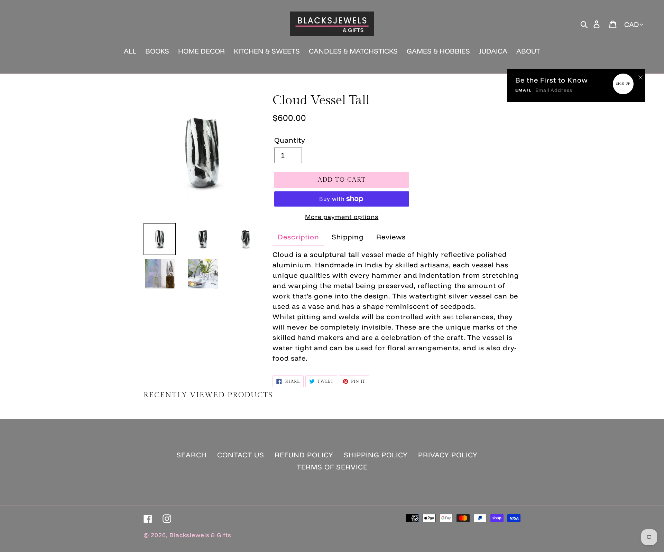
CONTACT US (240, 454)
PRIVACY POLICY (448, 454)
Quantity (289, 140)
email (523, 90)
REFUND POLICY (304, 454)
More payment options (341, 217)
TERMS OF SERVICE (332, 467)
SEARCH (191, 454)
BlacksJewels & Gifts (200, 535)
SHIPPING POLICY (376, 454)
